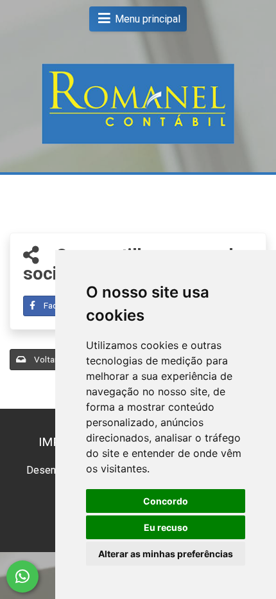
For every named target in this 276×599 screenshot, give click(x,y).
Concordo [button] (165, 501)
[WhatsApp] (22, 576)
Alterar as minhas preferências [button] (165, 553)
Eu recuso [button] (166, 527)
